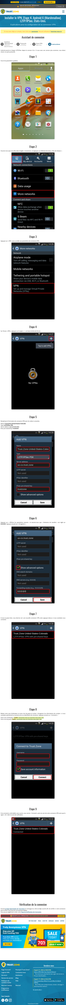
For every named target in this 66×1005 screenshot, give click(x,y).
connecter (34, 31)
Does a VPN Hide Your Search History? (45, 972)
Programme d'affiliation (5, 989)
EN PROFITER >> (49, 2)
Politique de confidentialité (6, 982)
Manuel (18, 985)
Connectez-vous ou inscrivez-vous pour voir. (31, 717)
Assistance (19, 975)
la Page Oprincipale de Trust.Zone (15, 909)
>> (27, 7)
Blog (17, 978)
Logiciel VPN (5, 972)
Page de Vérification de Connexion (31, 912)
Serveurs (4, 975)
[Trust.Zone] (10, 11)
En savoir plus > (37, 989)
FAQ (17, 981)
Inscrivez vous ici (56, 31)
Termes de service (7, 978)
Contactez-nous (21, 972)
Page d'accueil (6, 970)
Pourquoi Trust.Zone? (23, 970)
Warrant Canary (6, 985)
